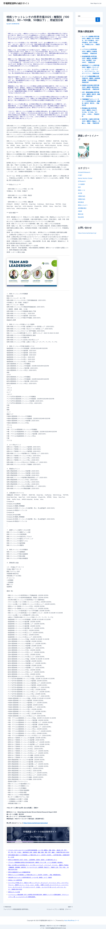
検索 (79, 16)
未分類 (80, 193)
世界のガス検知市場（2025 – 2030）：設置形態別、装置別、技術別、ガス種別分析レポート (32, 859)
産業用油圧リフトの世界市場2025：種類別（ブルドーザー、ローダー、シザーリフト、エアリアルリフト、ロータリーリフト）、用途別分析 (90, 69)
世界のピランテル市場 (14, 892)
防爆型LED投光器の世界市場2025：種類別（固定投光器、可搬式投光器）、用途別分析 (91, 87)
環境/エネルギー (83, 205)
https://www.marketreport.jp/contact (35, 823)
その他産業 (81, 184)
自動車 (80, 211)
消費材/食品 (81, 196)
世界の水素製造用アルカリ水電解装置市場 (19, 872)
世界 (79, 187)
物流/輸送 (81, 202)
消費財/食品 (81, 199)
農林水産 (80, 214)
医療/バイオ (81, 190)
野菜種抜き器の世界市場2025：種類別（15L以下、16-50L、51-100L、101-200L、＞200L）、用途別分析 (90, 112)
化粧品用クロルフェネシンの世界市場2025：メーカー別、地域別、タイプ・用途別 (30, 877)
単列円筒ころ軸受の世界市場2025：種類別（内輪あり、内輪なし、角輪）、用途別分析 (91, 121)
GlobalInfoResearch (84, 172)
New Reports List (96, 3)
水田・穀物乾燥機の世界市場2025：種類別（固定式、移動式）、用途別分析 (91, 94)
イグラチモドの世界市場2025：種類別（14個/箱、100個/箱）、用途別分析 (90, 51)
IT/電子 (80, 175)
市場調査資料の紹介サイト (16, 3)
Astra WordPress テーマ (71, 920)
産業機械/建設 (82, 208)
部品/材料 (81, 217)
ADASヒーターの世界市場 (15, 880)
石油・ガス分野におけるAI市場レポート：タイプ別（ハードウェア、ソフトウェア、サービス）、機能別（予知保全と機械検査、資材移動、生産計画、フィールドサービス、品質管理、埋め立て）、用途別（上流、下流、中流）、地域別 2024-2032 (38, 867)
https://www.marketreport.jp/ (87, 233)
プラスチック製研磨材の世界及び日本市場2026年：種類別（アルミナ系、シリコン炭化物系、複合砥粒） (35, 862)
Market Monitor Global (85, 178)
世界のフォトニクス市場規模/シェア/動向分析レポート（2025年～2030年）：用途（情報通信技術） (34, 874)
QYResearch (82, 181)
